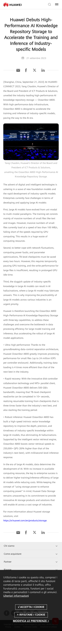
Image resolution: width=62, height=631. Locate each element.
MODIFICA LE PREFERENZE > (31, 620)
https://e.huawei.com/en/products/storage (25, 520)
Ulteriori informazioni (16, 595)
